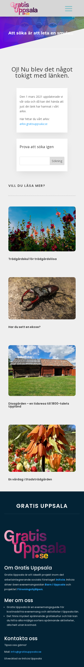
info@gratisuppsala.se (26, 651)
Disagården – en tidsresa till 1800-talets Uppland (38, 405)
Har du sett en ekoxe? (24, 327)
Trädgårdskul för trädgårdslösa (32, 259)
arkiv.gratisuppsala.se (34, 124)
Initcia (60, 579)
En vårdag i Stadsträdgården (30, 479)
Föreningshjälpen (30, 589)
